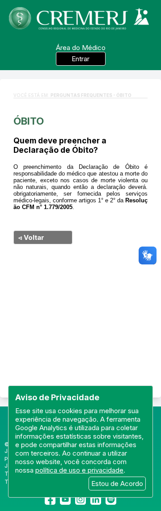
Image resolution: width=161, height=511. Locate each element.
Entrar (80, 58)
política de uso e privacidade (79, 470)
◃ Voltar (31, 237)
